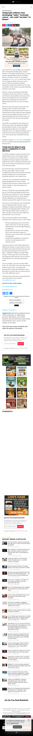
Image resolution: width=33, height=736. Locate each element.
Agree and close (17, 727)
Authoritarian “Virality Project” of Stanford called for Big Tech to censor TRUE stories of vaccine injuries (18, 658)
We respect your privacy (21, 712)
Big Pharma (15, 313)
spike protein (26, 319)
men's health (21, 317)
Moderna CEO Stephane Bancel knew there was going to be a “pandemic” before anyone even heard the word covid (19, 690)
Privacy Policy (15, 723)
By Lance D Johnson (18, 555)
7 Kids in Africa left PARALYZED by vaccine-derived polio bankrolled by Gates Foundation (19, 596)
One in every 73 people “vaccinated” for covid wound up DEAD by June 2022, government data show (18, 581)
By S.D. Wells (16, 591)
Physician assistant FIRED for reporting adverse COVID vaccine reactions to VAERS (19, 567)
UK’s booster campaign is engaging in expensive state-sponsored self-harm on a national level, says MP (19, 604)
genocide (5, 317)
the (18, 140)
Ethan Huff (12, 22)
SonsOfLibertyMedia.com (9, 286)
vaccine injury (12, 322)
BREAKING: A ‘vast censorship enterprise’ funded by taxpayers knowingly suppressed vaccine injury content (19, 666)
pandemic (5, 319)
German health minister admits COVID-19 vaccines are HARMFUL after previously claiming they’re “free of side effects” (18, 644)
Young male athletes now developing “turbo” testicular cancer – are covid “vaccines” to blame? (17, 560)
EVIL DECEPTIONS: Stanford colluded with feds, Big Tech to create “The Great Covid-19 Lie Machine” (19, 543)
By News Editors (17, 607)
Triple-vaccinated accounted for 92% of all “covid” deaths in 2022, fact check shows (19, 651)
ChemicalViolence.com (8, 280)
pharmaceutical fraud (15, 319)
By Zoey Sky (16, 647)
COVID (4, 315)
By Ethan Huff (16, 546)
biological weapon (24, 313)
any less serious (14, 79)
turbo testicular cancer (9, 321)
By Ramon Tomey (17, 569)
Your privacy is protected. (9, 348)
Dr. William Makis (20, 315)
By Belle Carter (17, 599)
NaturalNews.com (7, 289)
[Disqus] (16, 433)
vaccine (18, 321)
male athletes (12, 317)
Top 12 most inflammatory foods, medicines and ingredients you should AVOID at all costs (19, 589)
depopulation (10, 315)
